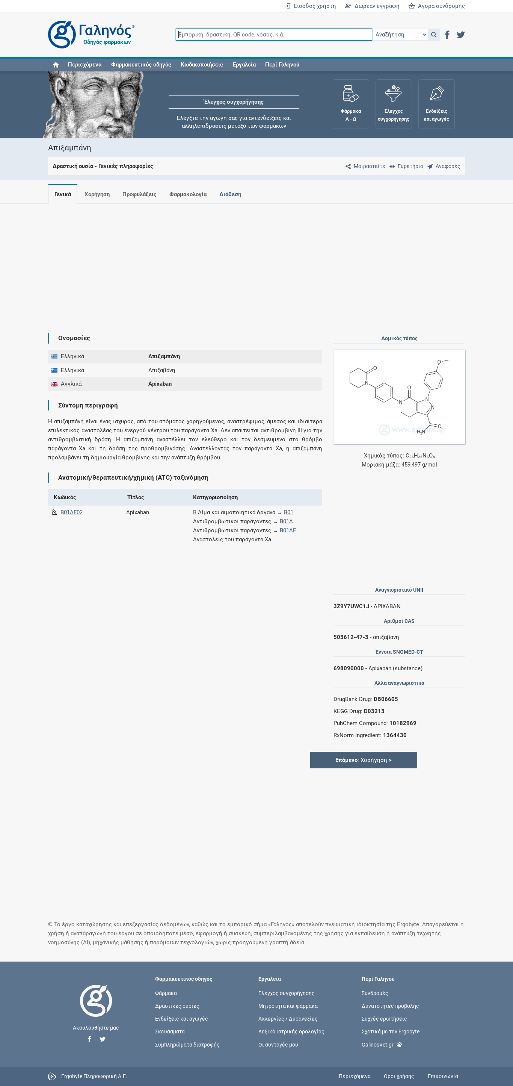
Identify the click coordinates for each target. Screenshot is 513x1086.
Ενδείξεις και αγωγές (181, 1019)
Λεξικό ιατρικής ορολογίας (291, 1031)
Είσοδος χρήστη (313, 6)
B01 (288, 512)
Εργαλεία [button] (244, 64)
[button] (434, 35)
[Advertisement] (256, 262)
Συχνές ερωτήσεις (384, 1019)
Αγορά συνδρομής (440, 6)
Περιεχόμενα (84, 64)
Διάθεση (230, 194)
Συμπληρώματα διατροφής (187, 1044)
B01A (286, 521)
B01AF (288, 530)
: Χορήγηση (363, 760)
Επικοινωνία (443, 1076)
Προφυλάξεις (139, 194)
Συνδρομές (375, 993)
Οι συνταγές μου (278, 1044)
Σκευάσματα (170, 1031)
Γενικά (62, 194)
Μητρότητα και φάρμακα (288, 1006)
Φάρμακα (166, 993)
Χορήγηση (97, 194)
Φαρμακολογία (188, 194)
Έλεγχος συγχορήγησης (234, 94)
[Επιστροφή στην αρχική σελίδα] (96, 1009)
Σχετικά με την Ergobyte (390, 1031)
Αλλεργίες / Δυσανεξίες (288, 1019)
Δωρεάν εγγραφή (376, 6)
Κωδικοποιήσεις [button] (202, 64)
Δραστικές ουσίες (177, 1006)
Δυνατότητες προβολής (390, 1006)
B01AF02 (71, 512)
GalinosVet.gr (378, 1044)
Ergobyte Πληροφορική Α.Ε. (94, 1076)
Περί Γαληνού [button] (282, 64)
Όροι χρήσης (399, 1076)
